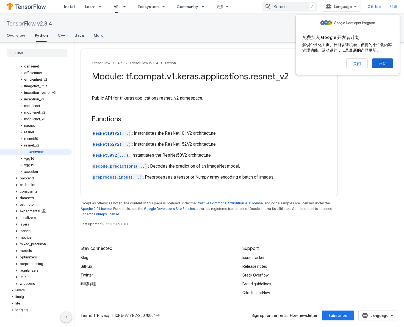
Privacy (103, 315)
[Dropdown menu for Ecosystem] (165, 6)
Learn (90, 6)
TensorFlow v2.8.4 (29, 23)
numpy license (107, 214)
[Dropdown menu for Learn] (102, 6)
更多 (220, 6)
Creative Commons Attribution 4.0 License (230, 203)
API (117, 6)
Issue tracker (253, 257)
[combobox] (289, 7)
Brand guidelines (256, 284)
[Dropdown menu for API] (126, 6)
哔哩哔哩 (88, 284)
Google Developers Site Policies (169, 209)
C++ (61, 35)
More (99, 35)
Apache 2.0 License (96, 209)
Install (69, 6)
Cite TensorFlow (256, 293)
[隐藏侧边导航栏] (66, 317)
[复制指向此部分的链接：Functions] (126, 119)
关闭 (357, 63)
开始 (382, 63)
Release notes (254, 266)
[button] (36, 66)
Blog (84, 257)
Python (41, 35)
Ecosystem (148, 6)
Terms (86, 315)
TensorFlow (101, 63)
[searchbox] (37, 53)
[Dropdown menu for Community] (204, 6)
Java (79, 35)
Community (187, 6)
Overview (16, 35)
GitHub (374, 6)
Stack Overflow (255, 275)
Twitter (87, 275)
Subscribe (337, 315)
